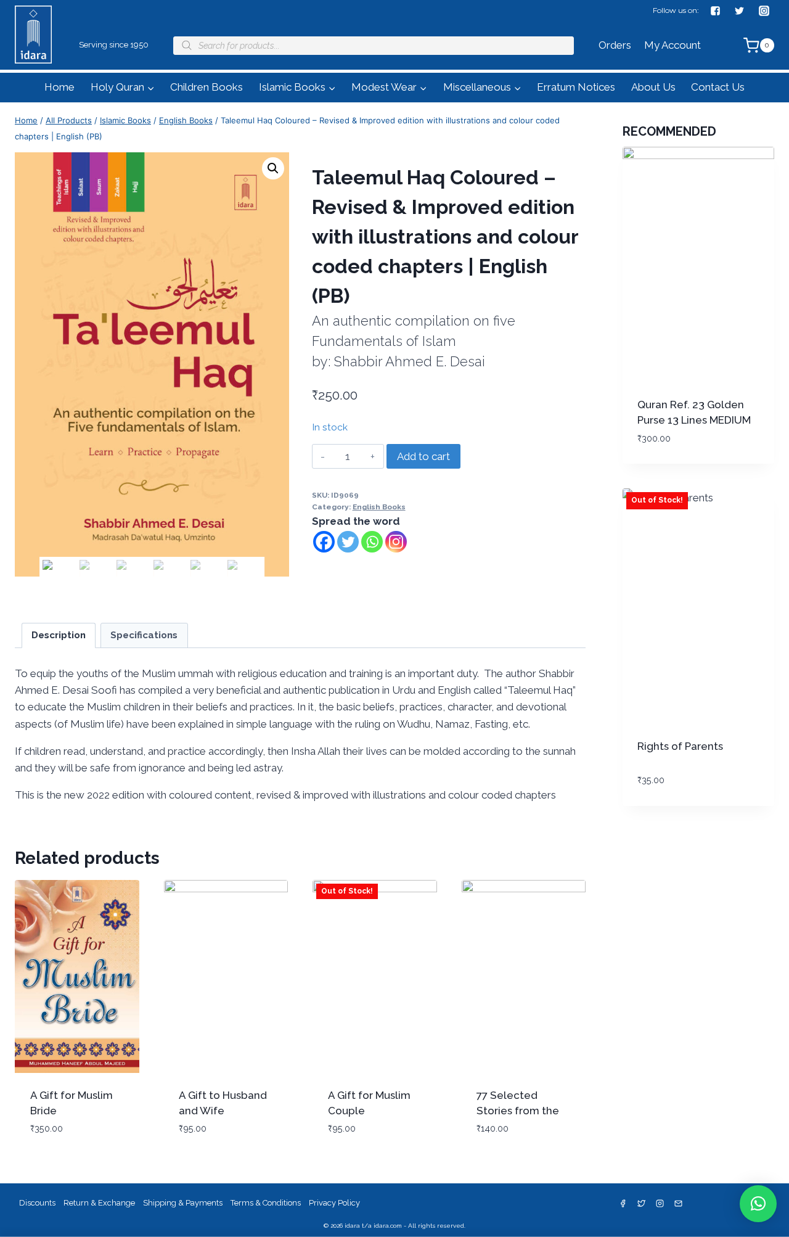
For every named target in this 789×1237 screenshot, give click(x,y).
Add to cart (423, 456)
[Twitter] (348, 542)
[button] (150, 87)
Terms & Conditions (266, 1202)
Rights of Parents (680, 746)
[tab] (59, 636)
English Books (379, 507)
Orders (615, 45)
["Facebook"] (715, 10)
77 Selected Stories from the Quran (517, 1111)
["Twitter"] (739, 10)
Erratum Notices (576, 87)
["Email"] (678, 1204)
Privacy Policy (334, 1202)
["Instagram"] (763, 10)
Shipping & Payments (183, 1202)
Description (58, 635)
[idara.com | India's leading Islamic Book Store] (33, 51)
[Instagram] (396, 542)
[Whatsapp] (372, 542)
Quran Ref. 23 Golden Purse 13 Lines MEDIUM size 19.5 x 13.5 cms (694, 420)
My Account (672, 45)
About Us (653, 87)
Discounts (37, 1202)
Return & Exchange (99, 1202)
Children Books (206, 87)
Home (59, 87)
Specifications (144, 635)
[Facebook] (324, 542)
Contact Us (718, 87)
